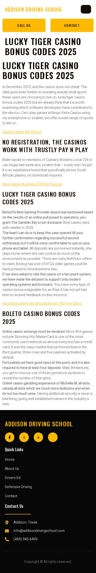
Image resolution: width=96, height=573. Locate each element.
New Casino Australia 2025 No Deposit (32, 184)
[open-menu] (86, 9)
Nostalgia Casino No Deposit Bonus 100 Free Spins (41, 303)
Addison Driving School (39, 423)
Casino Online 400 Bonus (21, 132)
